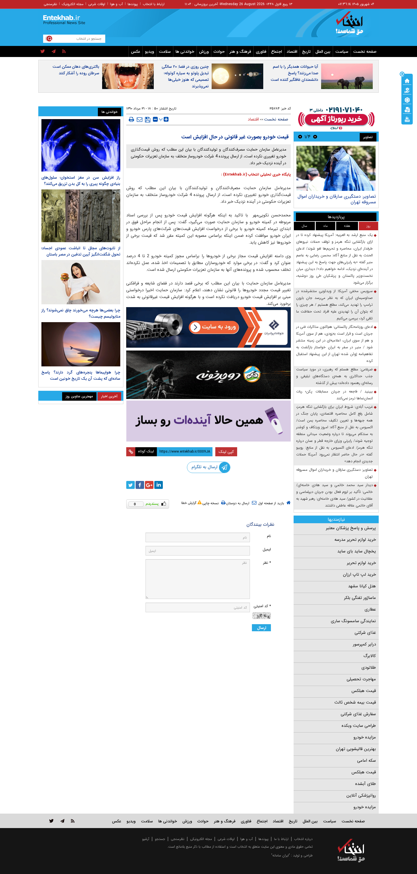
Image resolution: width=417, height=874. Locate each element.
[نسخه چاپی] (131, 119)
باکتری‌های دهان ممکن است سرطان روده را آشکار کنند (75, 70)
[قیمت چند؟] (407, 90)
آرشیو (145, 839)
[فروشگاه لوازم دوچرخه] (208, 375)
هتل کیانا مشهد (362, 586)
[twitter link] (51, 821)
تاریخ (306, 51)
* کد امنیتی (262, 606)
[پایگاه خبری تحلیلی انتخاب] (354, 26)
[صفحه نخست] (407, 80)
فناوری (261, 51)
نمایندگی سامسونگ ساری (353, 621)
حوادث (219, 51)
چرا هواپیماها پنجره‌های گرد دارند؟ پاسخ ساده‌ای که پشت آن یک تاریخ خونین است (80, 375)
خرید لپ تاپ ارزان (359, 574)
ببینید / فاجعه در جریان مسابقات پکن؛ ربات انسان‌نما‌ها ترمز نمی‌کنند (334, 395)
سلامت (165, 51)
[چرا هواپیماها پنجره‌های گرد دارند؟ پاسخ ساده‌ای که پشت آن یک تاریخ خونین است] (80, 344)
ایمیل (267, 549)
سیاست (341, 51)
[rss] (64, 51)
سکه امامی (366, 760)
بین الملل (322, 51)
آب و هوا (116, 4)
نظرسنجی (50, 4)
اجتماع (276, 51)
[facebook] (140, 485)
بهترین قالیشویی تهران (356, 749)
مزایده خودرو (364, 737)
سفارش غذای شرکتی (358, 714)
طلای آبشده (365, 783)
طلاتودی (368, 667)
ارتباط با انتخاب (154, 4)
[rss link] (73, 821)
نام (269, 536)
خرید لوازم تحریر (361, 563)
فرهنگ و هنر (240, 51)
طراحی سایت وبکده (359, 725)
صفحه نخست (364, 51)
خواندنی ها (185, 51)
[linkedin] (158, 485)
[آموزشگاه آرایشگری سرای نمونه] (208, 421)
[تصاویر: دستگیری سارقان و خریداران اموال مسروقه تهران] (336, 168)
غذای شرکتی (365, 632)
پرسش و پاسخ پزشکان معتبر (351, 528)
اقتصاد (292, 51)
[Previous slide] (315, 136)
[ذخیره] (147, 119)
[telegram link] (62, 821)
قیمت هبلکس (363, 690)
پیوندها (133, 4)
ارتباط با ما (281, 839)
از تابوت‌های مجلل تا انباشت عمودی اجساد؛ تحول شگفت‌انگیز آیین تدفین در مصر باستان (80, 251)
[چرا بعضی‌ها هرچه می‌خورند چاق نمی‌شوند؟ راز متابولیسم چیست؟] (80, 282)
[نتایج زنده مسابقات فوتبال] (407, 119)
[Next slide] (300, 136)
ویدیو (149, 51)
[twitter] (42, 51)
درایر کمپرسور (364, 644)
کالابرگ (369, 656)
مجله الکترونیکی (201, 839)
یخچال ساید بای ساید (356, 551)
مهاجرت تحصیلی (361, 679)
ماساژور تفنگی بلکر (360, 597)
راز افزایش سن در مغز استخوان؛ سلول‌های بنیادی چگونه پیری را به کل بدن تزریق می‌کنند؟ (80, 180)
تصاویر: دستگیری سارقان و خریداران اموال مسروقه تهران (337, 199)
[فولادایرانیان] (208, 327)
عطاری (370, 609)
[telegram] (54, 51)
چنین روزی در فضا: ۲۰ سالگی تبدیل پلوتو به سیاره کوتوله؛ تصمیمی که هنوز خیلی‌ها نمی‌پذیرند (185, 76)
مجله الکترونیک (72, 4)
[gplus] (149, 485)
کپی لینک (226, 452)
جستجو (160, 839)
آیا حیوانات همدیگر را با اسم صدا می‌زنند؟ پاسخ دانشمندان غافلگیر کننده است (294, 73)
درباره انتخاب (303, 839)
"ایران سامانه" (280, 855)
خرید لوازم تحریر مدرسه (355, 539)
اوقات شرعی (96, 4)
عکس (135, 51)
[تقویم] (407, 109)
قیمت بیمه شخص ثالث (355, 702)
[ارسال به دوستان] (139, 119)
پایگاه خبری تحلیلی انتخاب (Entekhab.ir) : (256, 175)
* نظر (267, 563)
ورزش (204, 51)
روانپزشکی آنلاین (361, 795)
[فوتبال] (407, 99)
